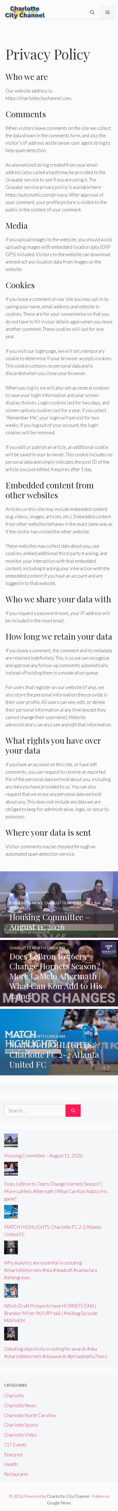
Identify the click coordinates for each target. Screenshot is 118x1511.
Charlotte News (20, 1405)
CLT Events (15, 1445)
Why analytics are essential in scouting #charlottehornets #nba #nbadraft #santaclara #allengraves (50, 1270)
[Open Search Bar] (92, 12)
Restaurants (16, 1474)
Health (11, 1464)
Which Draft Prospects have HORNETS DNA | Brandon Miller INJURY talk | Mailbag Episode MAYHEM (50, 1313)
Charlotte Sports (21, 1425)
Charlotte (14, 1395)
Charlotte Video (20, 1435)
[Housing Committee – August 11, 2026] (59, 934)
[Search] (73, 1110)
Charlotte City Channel (68, 1496)
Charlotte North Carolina (29, 1415)
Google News (59, 1502)
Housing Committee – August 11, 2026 (43, 1156)
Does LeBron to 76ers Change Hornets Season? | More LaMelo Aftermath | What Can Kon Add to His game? (55, 1191)
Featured (13, 1454)
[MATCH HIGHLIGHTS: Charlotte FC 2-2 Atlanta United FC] (59, 1071)
